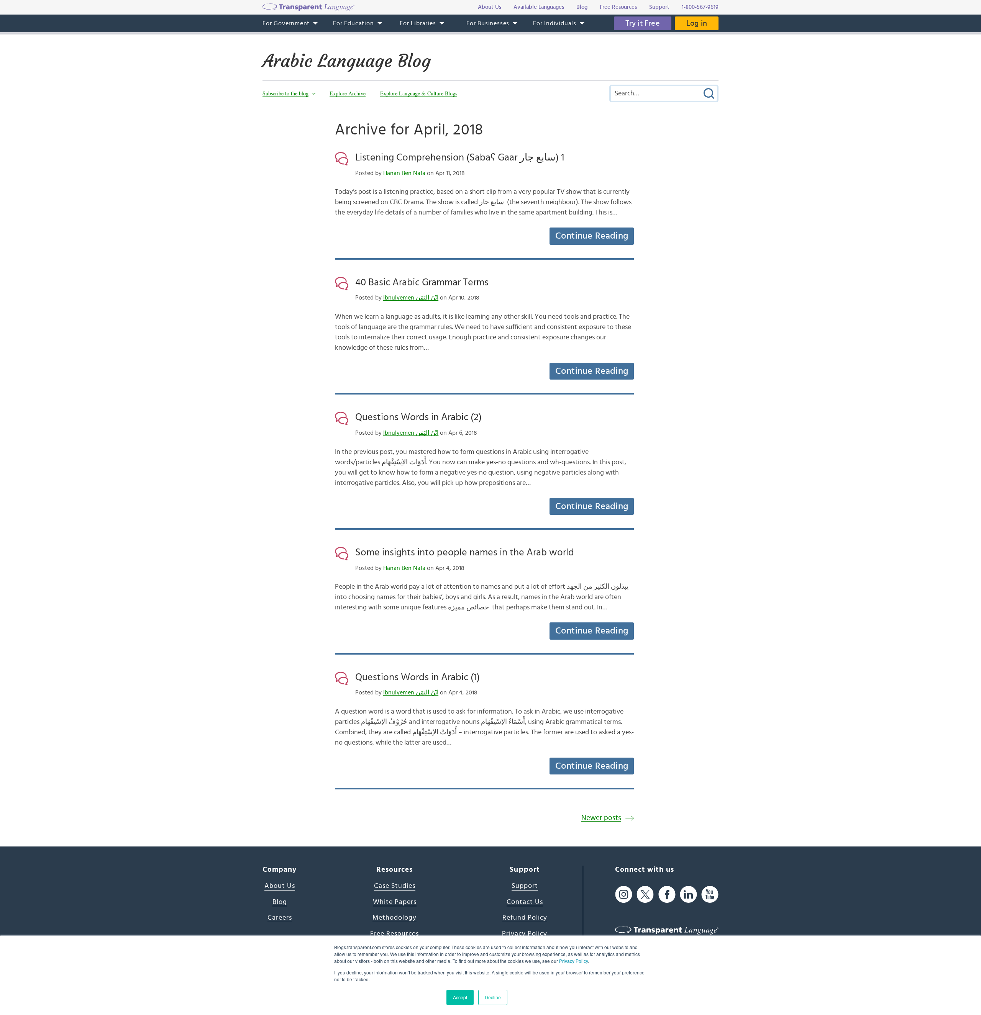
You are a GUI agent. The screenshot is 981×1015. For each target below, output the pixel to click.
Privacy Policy (573, 961)
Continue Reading (591, 236)
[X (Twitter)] (645, 894)
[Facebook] (667, 894)
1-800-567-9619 (700, 7)
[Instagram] (623, 894)
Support (525, 885)
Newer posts (601, 818)
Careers (279, 917)
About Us (279, 885)
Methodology (394, 917)
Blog (279, 902)
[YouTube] (710, 894)
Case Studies (394, 885)
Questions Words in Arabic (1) (417, 677)
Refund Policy (524, 917)
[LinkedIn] (688, 894)
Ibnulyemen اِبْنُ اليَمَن (410, 298)
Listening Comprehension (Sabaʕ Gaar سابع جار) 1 (459, 157)
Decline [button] (493, 997)
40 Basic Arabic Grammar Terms (422, 282)
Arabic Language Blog (346, 61)
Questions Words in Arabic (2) (418, 417)
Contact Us (525, 902)
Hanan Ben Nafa (404, 173)
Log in (696, 23)
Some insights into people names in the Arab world (464, 552)
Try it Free (642, 23)
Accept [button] (460, 997)
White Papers (395, 902)
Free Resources (394, 933)
